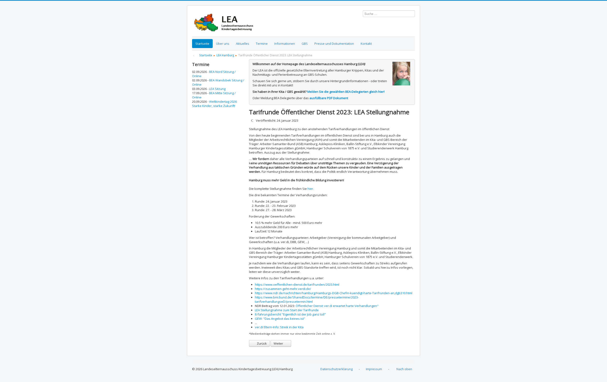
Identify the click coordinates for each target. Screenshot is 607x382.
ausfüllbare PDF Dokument (328, 98)
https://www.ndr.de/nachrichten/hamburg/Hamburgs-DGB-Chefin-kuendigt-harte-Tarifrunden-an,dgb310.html (333, 293)
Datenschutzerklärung (336, 369)
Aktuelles (242, 43)
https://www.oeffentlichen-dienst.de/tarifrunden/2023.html (297, 284)
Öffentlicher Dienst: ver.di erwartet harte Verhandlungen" (337, 306)
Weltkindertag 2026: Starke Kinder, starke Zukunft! (214, 103)
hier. (311, 189)
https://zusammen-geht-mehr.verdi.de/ (283, 289)
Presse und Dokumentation (334, 43)
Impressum (374, 369)
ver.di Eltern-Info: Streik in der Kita (279, 327)
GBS (305, 43)
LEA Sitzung (217, 89)
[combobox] (389, 13)
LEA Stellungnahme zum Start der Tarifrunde (287, 310)
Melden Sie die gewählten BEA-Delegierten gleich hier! (346, 91)
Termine (262, 43)
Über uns (222, 43)
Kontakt (366, 43)
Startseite (202, 43)
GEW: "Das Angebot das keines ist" (280, 318)
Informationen (284, 43)
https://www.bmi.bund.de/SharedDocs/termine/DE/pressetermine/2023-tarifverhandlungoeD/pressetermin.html (307, 299)
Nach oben (404, 369)
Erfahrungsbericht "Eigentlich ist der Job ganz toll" (290, 314)
